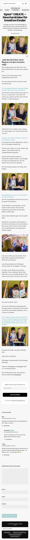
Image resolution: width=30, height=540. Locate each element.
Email (3, 496)
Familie (7, 10)
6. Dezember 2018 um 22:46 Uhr (8, 445)
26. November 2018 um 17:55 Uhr (9, 418)
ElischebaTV (17, 374)
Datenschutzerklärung (18, 400)
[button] (26, 3)
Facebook (20, 366)
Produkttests (15, 10)
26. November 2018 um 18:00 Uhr (11, 432)
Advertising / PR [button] (15, 536)
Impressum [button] (7, 532)
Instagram (12, 366)
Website (4, 504)
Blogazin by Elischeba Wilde (9, 3)
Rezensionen (25, 10)
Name (4, 489)
